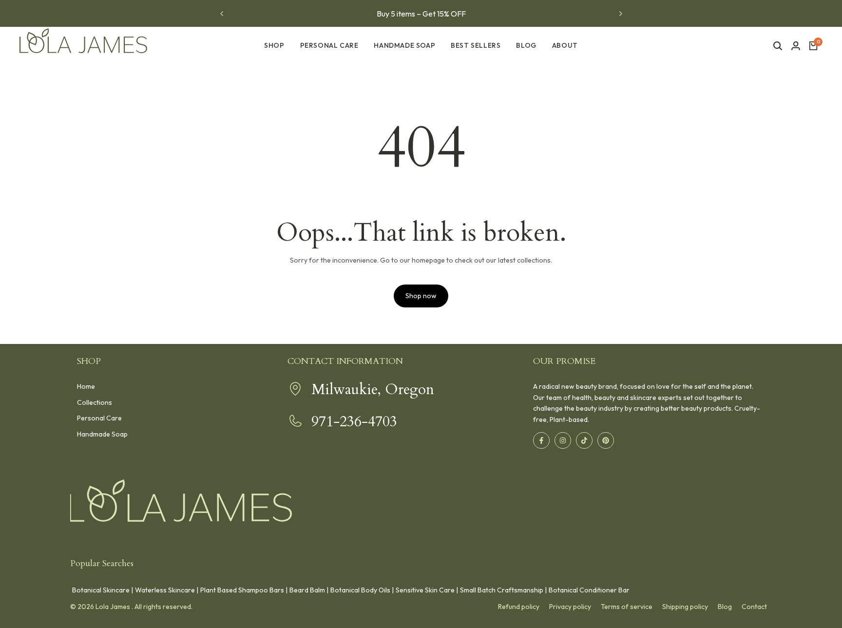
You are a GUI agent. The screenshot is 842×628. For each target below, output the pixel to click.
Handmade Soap (102, 434)
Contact (754, 606)
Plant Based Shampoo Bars (242, 590)
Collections (94, 402)
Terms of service (626, 606)
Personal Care (99, 418)
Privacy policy (570, 606)
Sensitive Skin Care (425, 590)
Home (86, 386)
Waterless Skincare (165, 590)
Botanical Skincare (101, 590)
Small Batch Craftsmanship (501, 590)
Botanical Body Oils (360, 590)
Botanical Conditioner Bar (589, 590)
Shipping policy (685, 606)
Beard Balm (307, 590)
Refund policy (518, 606)
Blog (725, 606)
